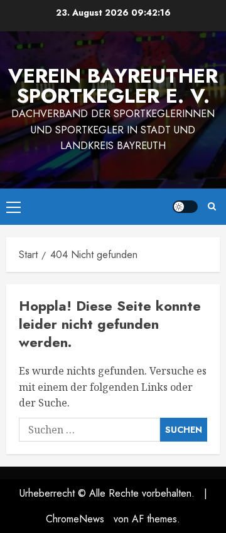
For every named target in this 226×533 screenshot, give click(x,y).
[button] (13, 206)
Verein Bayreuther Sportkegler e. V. (113, 85)
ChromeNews (75, 519)
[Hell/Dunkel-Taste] (185, 206)
